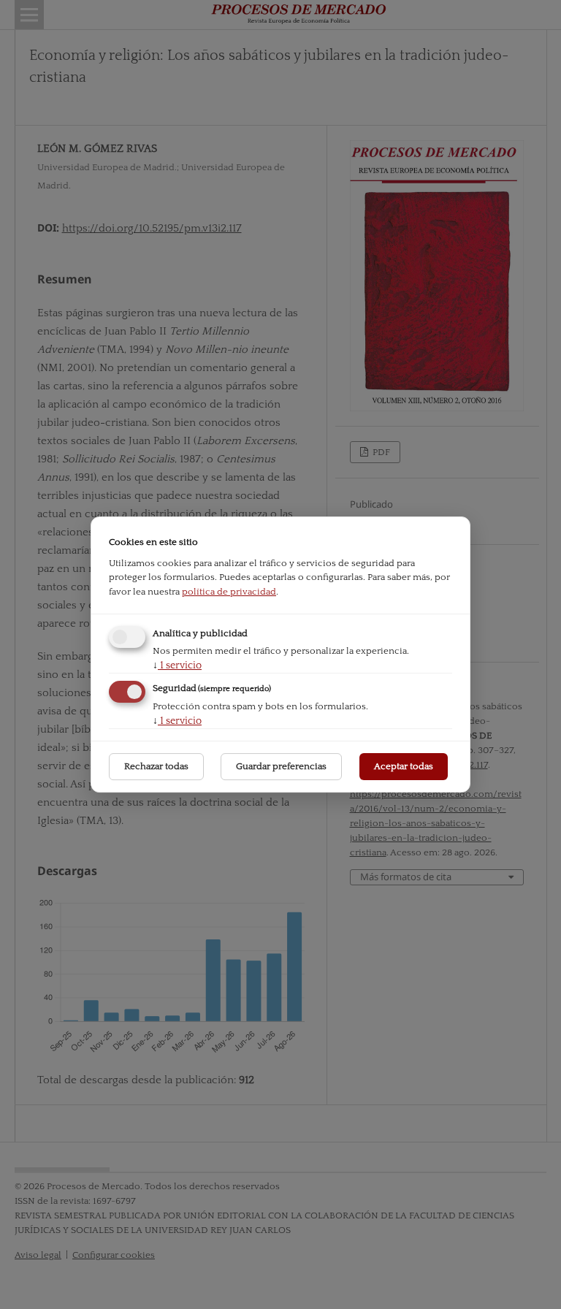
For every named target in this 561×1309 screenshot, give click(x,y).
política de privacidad (229, 592)
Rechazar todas (156, 766)
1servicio (177, 665)
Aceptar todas (403, 766)
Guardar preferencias (281, 766)
